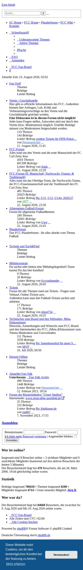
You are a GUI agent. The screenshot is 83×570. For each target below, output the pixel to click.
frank (44, 166)
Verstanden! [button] (61, 554)
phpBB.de (44, 535)
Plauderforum (49, 22)
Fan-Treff (15, 83)
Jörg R (71, 490)
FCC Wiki (66, 22)
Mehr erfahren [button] (15, 564)
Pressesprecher (31, 142)
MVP (25, 346)
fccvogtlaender (50, 280)
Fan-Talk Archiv (39, 377)
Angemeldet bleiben (61, 436)
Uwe (44, 222)
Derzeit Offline (18, 356)
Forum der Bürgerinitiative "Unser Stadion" (36, 394)
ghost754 (47, 312)
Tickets (13, 287)
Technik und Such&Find (24, 246)
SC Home (15, 22)
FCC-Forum (16, 149)
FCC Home (31, 22)
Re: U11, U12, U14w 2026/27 (54, 198)
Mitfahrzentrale (18, 263)
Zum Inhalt (8, 4)
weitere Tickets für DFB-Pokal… (56, 138)
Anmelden (10, 423)
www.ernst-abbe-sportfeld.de (43, 398)
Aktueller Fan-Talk (20, 373)
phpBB (21, 528)
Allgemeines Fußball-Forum (26, 208)
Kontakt (14, 26)
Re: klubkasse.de (46, 408)
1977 (25, 201)
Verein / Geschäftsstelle (23, 100)
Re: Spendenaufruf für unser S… (56, 343)
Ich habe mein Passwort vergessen (25, 436)
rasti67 (26, 412)
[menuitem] (33, 39)
